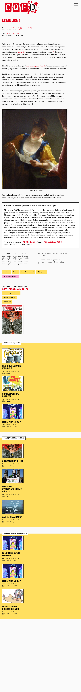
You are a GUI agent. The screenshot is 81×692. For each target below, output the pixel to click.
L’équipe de (12, 33)
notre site (21, 52)
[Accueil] (20, 7)
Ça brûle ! (21, 30)
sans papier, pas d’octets (36, 66)
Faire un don (7, 301)
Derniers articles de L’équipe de (15, 533)
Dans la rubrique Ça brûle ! (12, 343)
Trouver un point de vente (11, 293)
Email (32, 272)
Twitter (15, 272)
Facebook (6, 272)
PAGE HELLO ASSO (53, 242)
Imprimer (42, 272)
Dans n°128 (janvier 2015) (14, 438)
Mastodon (24, 272)
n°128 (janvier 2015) (15, 289)
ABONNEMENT (30, 242)
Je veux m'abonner (9, 297)
